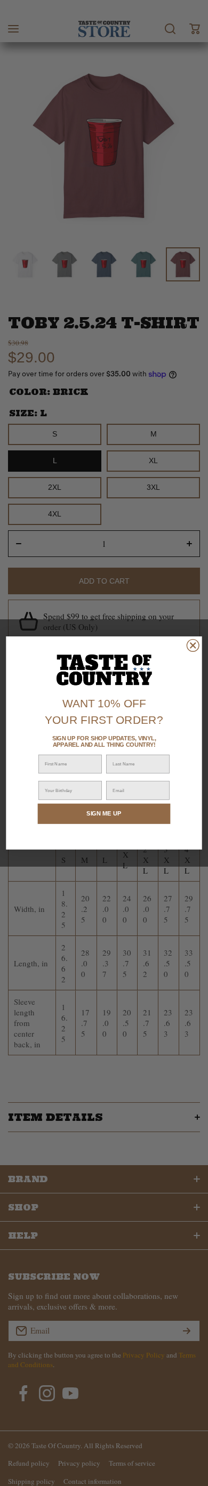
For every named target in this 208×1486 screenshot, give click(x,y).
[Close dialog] (193, 646)
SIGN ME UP (104, 813)
